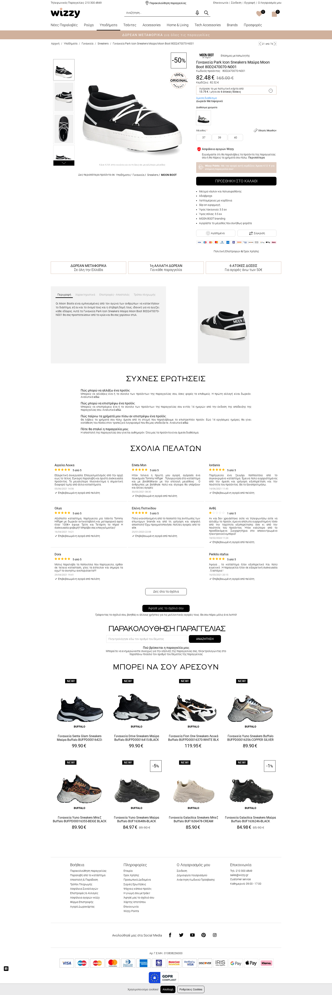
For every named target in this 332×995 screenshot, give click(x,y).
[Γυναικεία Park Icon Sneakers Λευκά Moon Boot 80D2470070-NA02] (203, 117)
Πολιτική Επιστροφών (227, 251)
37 (203, 137)
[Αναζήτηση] (206, 13)
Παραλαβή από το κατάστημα (87, 875)
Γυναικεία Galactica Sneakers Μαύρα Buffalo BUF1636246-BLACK (250, 819)
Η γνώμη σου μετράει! (137, 893)
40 (235, 137)
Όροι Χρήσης (251, 251)
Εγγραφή (249, 2)
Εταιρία (128, 870)
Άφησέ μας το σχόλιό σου (166, 608)
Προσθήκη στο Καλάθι (236, 181)
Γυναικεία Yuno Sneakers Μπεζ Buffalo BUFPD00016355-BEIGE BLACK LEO (79, 819)
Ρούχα (89, 25)
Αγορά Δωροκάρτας (82, 906)
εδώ (96, 396)
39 (219, 137)
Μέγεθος (201, 130)
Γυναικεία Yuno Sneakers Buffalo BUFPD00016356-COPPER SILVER (250, 738)
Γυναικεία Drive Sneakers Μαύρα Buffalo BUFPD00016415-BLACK (136, 738)
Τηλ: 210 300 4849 (241, 870)
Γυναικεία (87, 43)
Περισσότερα (256, 157)
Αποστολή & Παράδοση (84, 879)
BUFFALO (79, 726)
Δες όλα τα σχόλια (166, 591)
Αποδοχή (168, 989)
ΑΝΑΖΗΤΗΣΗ (205, 639)
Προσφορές (253, 25)
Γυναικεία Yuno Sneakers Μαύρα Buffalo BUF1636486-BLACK (136, 819)
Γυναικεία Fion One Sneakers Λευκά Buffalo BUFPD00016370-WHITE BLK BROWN (193, 738)
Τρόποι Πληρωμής (81, 884)
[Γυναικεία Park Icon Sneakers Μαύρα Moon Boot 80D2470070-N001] (132, 107)
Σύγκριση (259, 233)
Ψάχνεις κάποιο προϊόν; (138, 888)
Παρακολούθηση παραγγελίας (167, 3)
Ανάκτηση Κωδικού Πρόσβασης (196, 879)
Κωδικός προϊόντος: (208, 70)
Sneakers (103, 43)
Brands (232, 25)
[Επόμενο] (275, 44)
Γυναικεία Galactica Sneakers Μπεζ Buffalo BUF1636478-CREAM (193, 819)
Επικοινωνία (220, 2)
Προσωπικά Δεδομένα (137, 879)
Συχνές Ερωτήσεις (135, 884)
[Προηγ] (260, 44)
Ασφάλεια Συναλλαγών (84, 888)
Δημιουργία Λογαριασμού (192, 875)
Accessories (152, 25)
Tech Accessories (208, 25)
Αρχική (55, 43)
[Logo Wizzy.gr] (65, 12)
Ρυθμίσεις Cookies (190, 989)
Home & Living (177, 25)
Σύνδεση (236, 2)
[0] (259, 14)
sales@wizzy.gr (239, 875)
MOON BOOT (169, 174)
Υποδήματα (108, 25)
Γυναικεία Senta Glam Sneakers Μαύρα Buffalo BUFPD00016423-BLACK (79, 738)
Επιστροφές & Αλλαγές (84, 893)
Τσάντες (129, 25)
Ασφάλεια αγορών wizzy (85, 897)
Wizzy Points (131, 911)
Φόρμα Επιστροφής (81, 902)
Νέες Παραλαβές (64, 25)
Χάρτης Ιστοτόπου (135, 902)
